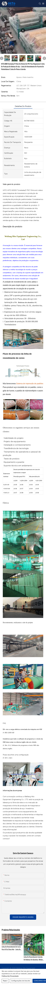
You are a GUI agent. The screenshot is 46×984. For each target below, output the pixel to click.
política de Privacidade (10, 976)
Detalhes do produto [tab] (23, 106)
